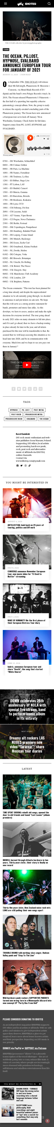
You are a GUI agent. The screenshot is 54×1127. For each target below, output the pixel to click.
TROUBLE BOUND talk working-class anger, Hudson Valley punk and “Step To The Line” (26, 954)
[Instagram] (25, 465)
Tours (6, 49)
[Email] (41, 389)
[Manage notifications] (47, 1121)
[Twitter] (24, 389)
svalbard (31, 419)
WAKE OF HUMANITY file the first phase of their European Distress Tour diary (26, 621)
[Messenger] (19, 389)
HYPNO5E (14, 410)
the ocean (44, 419)
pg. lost (26, 410)
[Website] (29, 465)
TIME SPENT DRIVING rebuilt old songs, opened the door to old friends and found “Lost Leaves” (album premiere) (26, 815)
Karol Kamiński (23, 433)
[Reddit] (35, 389)
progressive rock (14, 419)
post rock (16, 414)
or (23, 1048)
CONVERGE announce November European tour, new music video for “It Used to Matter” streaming (26, 574)
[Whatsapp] (30, 389)
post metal (39, 410)
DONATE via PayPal (12, 1048)
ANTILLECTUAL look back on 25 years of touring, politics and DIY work (26, 526)
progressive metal (34, 414)
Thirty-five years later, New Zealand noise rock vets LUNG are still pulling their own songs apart (27, 909)
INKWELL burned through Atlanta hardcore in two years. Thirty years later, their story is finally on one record (25, 862)
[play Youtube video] (27, 364)
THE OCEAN (31, 81)
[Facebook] (14, 389)
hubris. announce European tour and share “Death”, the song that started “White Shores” (25, 669)
